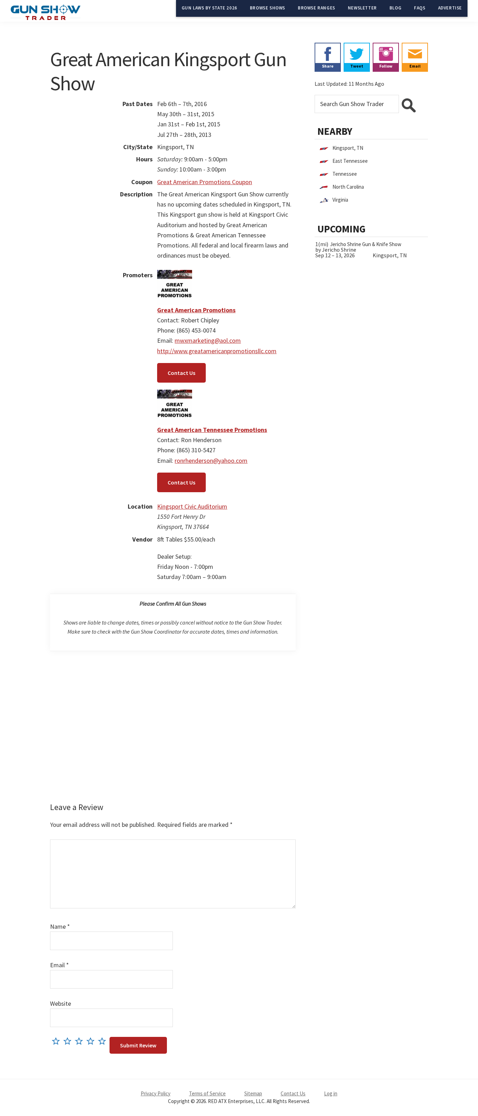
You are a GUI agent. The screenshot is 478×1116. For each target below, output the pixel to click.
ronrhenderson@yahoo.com (211, 460)
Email (59, 965)
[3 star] (80, 1041)
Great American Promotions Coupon (204, 182)
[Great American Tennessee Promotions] (174, 395)
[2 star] (69, 1041)
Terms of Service (207, 1093)
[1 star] (57, 1041)
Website (60, 1003)
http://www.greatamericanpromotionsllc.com (216, 351)
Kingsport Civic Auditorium (192, 506)
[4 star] (92, 1041)
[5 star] (104, 1041)
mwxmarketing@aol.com (208, 340)
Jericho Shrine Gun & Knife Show (365, 244)
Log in (330, 1093)
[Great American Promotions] (174, 275)
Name (60, 926)
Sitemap (253, 1093)
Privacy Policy (155, 1093)
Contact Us (181, 372)
